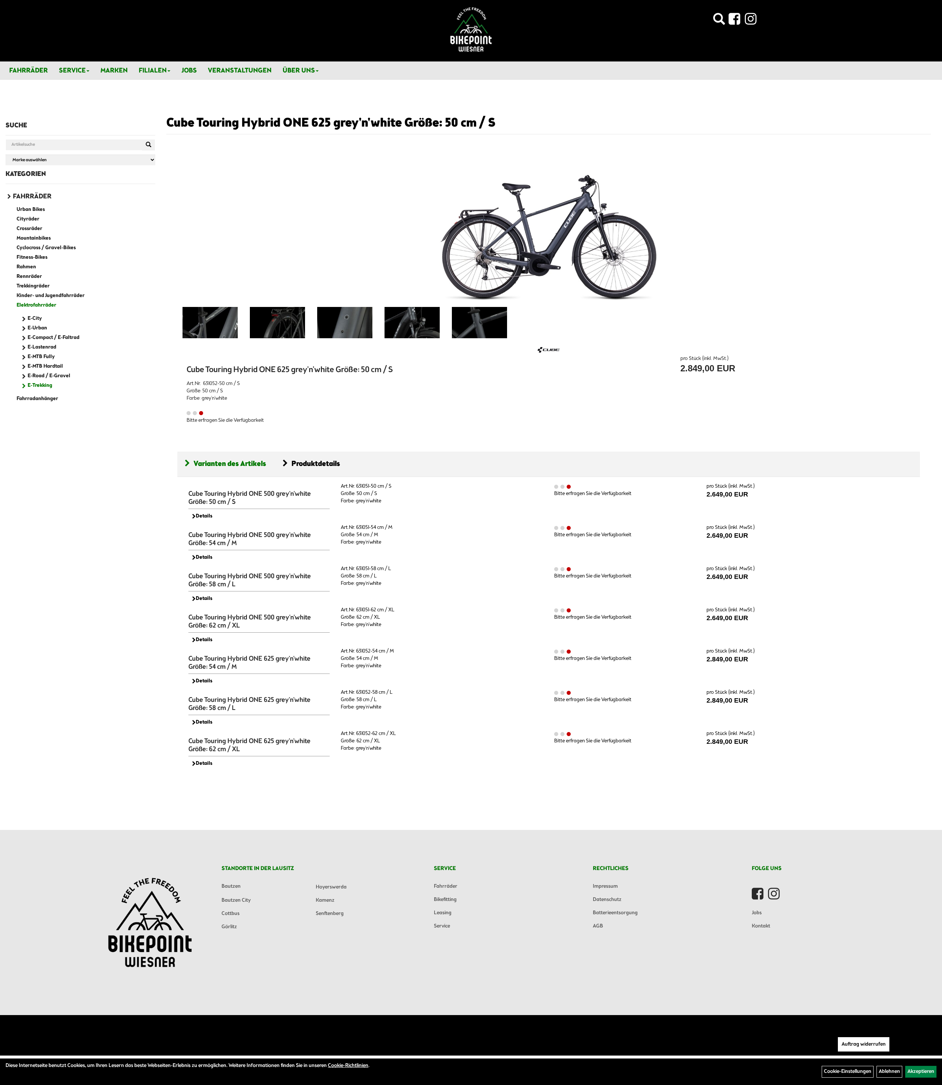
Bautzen (231, 886)
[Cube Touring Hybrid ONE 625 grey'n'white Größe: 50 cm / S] (548, 227)
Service (72, 70)
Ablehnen (889, 1071)
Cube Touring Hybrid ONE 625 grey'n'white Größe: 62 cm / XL (249, 745)
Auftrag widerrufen (864, 1044)
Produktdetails (315, 464)
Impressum (605, 886)
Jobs (189, 70)
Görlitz (229, 926)
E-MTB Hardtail (45, 366)
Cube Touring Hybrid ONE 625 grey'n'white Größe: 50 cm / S (331, 123)
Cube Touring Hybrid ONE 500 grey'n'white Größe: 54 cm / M (249, 539)
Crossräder (29, 228)
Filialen (153, 70)
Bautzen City (236, 900)
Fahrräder (28, 70)
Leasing (442, 912)
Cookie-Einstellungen (847, 1071)
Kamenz (325, 900)
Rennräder (29, 276)
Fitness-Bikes (32, 257)
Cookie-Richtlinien (348, 1065)
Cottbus (231, 913)
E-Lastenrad (42, 347)
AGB (598, 926)
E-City (35, 318)
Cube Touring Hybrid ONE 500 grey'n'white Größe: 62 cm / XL (249, 621)
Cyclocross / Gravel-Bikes (46, 247)
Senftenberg (330, 913)
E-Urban (37, 328)
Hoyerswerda (331, 887)
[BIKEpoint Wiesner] (471, 29)
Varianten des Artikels (230, 464)
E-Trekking (40, 385)
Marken (114, 70)
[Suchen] (148, 145)
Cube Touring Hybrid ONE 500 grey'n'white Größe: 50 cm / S (249, 498)
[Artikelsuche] (719, 21)
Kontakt (761, 926)
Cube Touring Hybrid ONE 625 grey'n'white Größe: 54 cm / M (249, 662)
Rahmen (26, 267)
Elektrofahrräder (36, 305)
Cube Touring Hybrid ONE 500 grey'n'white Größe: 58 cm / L (249, 580)
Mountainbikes (34, 238)
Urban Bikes (31, 209)
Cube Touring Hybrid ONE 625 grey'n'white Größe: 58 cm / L (249, 704)
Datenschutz (607, 899)
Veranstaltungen (240, 70)
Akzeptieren (920, 1071)
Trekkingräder (33, 286)
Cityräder (28, 219)
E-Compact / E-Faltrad (53, 337)
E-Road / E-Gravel (49, 375)
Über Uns (299, 70)
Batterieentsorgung (615, 912)
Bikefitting (445, 899)
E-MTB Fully (41, 356)
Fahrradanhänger (37, 398)
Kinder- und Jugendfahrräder (51, 295)
